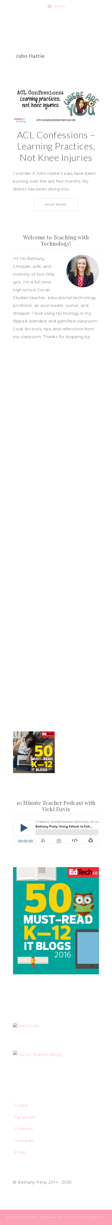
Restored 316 (94, 1217)
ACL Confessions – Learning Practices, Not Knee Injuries (56, 146)
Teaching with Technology (56, 22)
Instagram (24, 1140)
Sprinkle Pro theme (58, 1217)
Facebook (24, 1117)
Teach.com (28, 1025)
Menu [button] (60, 6)
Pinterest (23, 1128)
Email (20, 1152)
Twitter (21, 1105)
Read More (56, 204)
